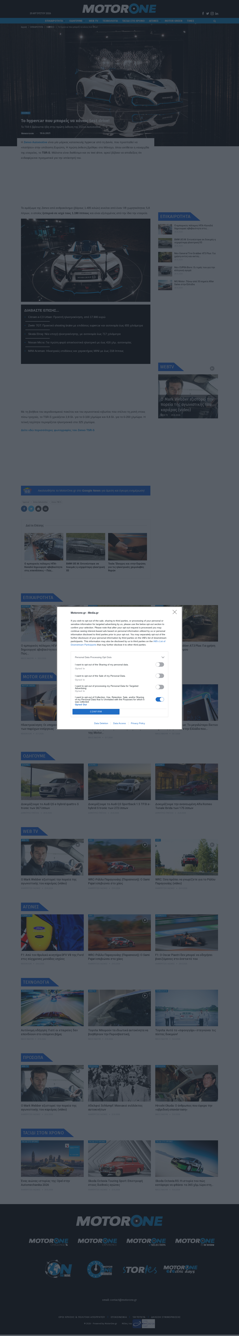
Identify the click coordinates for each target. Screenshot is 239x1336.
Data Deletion (101, 723)
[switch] (160, 664)
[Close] (176, 613)
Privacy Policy (138, 723)
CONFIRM (96, 711)
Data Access (119, 723)
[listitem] (119, 657)
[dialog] (119, 668)
